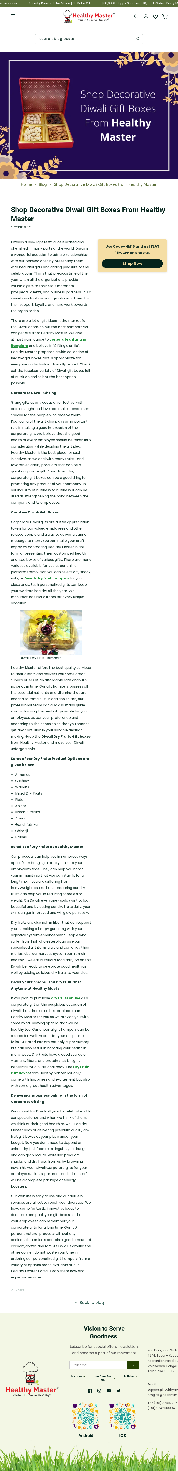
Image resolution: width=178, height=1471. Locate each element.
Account (76, 1376)
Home (26, 184)
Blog (43, 184)
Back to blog (92, 1302)
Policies (129, 1376)
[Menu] (13, 16)
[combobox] (89, 39)
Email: (152, 1384)
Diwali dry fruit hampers (46, 578)
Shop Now (132, 263)
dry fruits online (65, 998)
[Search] (136, 16)
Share (20, 1290)
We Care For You (103, 1378)
